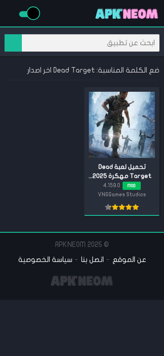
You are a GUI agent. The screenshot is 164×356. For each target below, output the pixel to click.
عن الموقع (129, 259)
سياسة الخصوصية (45, 259)
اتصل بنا (92, 259)
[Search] (13, 43)
